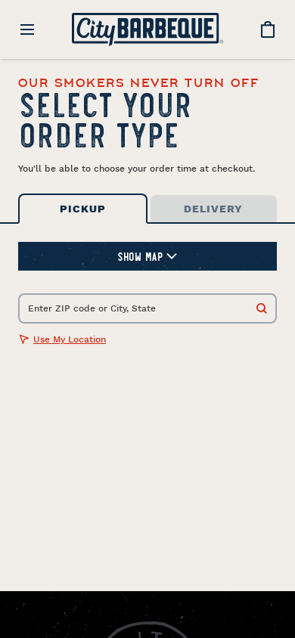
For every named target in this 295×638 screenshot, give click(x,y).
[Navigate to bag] (268, 29)
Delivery (213, 209)
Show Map (140, 256)
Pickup (83, 209)
